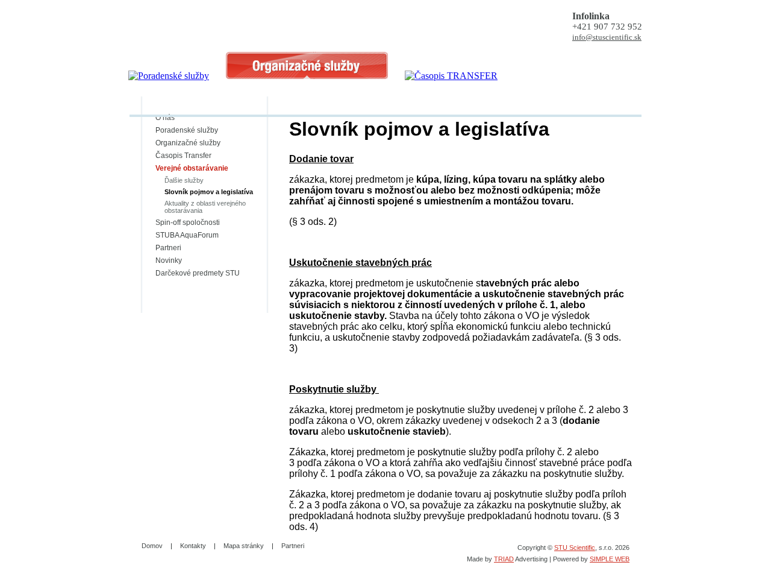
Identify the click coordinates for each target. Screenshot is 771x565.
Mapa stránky (243, 545)
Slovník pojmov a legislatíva (208, 191)
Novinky (168, 260)
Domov (152, 545)
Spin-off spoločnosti (187, 222)
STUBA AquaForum (187, 235)
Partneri (168, 248)
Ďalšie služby (184, 180)
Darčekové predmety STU (197, 273)
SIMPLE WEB (609, 559)
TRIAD (504, 559)
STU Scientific (574, 547)
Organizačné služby (187, 143)
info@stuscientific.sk (606, 37)
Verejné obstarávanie (191, 168)
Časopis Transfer (183, 155)
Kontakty (193, 545)
